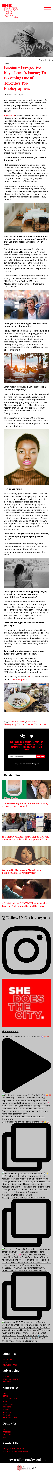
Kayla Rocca (9, 115)
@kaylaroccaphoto (18, 679)
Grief (11, 721)
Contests (7, 1382)
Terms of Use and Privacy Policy (16, 1451)
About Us (7, 1412)
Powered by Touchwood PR (26, 1459)
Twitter (6, 1429)
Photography (10, 724)
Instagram (7, 1435)
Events (6, 1409)
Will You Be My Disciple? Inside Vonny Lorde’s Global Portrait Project (22, 871)
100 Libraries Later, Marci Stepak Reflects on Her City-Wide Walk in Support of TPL (25, 838)
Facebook (7, 1432)
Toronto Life (40, 724)
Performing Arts (10, 1399)
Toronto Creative (25, 724)
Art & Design (8, 1404)
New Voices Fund (10, 1365)
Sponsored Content (11, 1379)
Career (6, 63)
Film (4, 1393)
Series (5, 1396)
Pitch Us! (6, 1362)
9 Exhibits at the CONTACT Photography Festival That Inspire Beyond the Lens (24, 904)
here (31, 676)
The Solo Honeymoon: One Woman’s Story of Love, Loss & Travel (25, 805)
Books (6, 1401)
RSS (4, 1437)
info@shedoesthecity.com (14, 1449)
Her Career (20, 721)
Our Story (7, 1359)
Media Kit (6, 1376)
